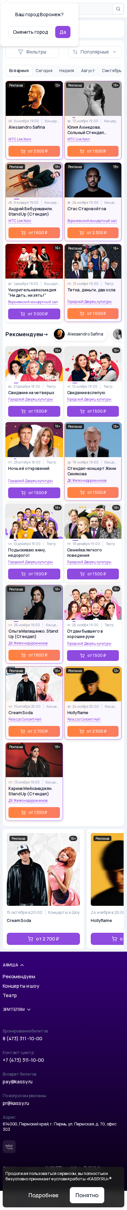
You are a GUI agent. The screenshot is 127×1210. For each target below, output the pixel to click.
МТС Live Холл (19, 139)
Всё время (19, 70)
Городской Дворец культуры (89, 301)
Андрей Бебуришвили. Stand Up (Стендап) (30, 211)
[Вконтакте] (9, 1146)
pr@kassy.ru (16, 1103)
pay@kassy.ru (18, 1081)
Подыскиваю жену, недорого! (27, 552)
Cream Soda (20, 712)
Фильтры (36, 52)
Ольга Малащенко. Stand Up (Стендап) (33, 634)
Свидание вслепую (86, 392)
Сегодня (44, 70)
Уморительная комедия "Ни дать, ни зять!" (32, 292)
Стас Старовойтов (86, 209)
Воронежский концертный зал (92, 220)
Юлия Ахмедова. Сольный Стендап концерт (85, 130)
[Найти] (118, 8)
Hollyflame (78, 712)
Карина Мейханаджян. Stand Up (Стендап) (30, 791)
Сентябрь (111, 70)
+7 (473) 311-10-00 (23, 1060)
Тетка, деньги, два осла (91, 290)
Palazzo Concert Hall (24, 719)
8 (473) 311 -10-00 (22, 1038)
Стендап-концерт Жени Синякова (92, 471)
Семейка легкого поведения (84, 552)
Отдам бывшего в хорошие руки (85, 634)
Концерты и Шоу (52, 121)
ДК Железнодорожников (86, 480)
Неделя (66, 70)
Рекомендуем (19, 976)
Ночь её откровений (28, 468)
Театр (109, 283)
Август (88, 70)
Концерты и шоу (21, 986)
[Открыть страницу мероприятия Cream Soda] (43, 889)
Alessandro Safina (26, 127)
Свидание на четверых (31, 392)
